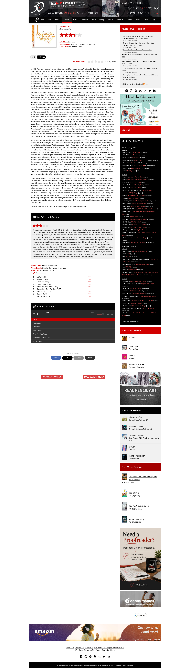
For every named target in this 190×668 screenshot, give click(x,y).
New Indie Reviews (131, 410)
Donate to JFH (89, 650)
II (129, 340)
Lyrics (94, 20)
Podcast (120, 20)
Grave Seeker (134, 459)
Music (49, 20)
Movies (110, 20)
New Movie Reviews (132, 466)
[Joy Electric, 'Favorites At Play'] (44, 36)
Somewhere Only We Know (41, 338)
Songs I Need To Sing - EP (138, 420)
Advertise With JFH (117, 648)
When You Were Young (40, 334)
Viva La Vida (37, 323)
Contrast (132, 449)
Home (41, 20)
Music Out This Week (132, 141)
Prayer (98, 650)
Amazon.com (41, 273)
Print (90, 358)
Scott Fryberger (61, 206)
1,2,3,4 (35, 319)
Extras (146, 20)
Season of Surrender (136, 367)
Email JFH (89, 648)
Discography (72, 42)
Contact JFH (79, 648)
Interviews (85, 20)
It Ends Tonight (37, 341)
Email (79, 358)
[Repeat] (108, 314)
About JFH (70, 648)
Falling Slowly (37, 330)
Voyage (131, 358)
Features (137, 20)
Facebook (56, 358)
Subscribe (105, 650)
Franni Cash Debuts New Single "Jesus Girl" (137, 50)
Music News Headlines (133, 28)
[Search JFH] (154, 20)
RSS (146, 84)
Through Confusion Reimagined (140, 429)
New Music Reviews (132, 330)
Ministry (101, 20)
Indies (75, 20)
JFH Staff (105, 648)
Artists (57, 20)
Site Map (97, 648)
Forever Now (133, 349)
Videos (129, 20)
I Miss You (36, 327)
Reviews (66, 20)
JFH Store (79, 650)
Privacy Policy (129, 665)
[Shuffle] (112, 314)
